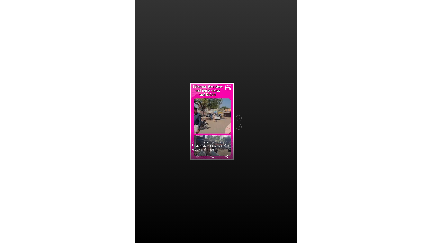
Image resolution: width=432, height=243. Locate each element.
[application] (212, 121)
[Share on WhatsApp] (212, 157)
